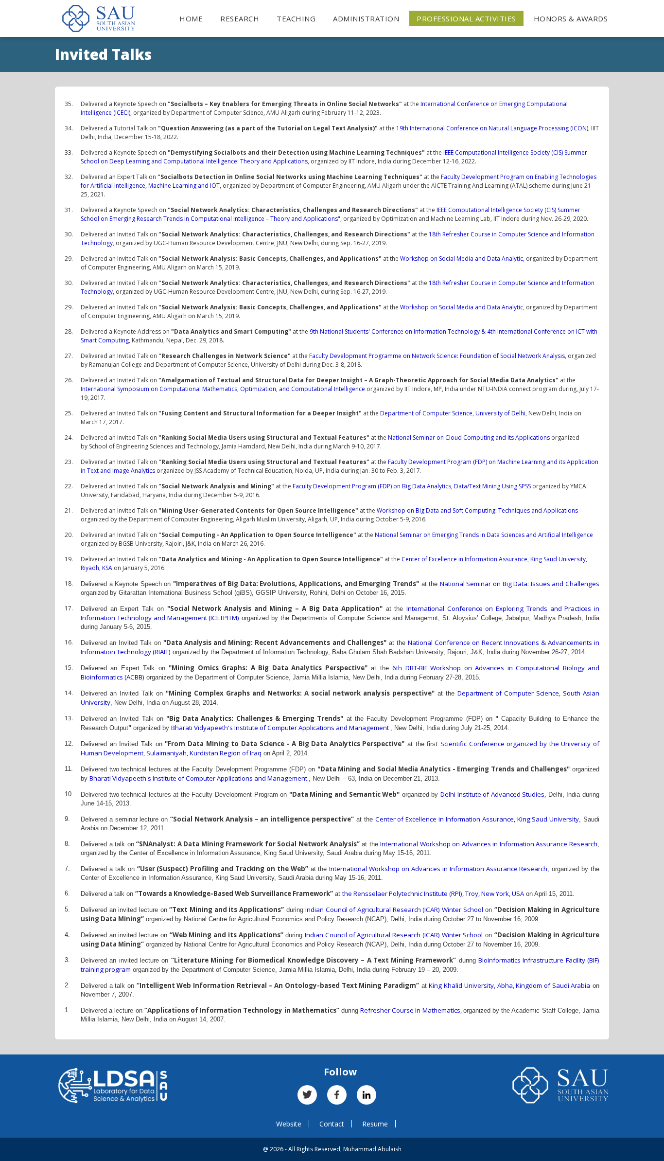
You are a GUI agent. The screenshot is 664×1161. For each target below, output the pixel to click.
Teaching (296, 18)
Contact (331, 1123)
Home (191, 18)
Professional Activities (466, 18)
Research (239, 18)
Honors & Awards (571, 18)
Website (288, 1123)
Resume (375, 1123)
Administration (366, 18)
